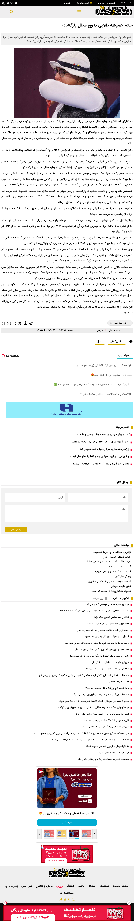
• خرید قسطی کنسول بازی (118, 557)
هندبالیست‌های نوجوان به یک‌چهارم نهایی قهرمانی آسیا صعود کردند (94, 611)
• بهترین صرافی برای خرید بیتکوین (113, 552)
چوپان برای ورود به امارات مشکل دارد (110, 662)
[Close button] (129, 903)
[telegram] (31, 323)
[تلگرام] (12, 3)
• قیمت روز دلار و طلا (121, 566)
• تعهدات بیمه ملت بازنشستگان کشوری (110, 581)
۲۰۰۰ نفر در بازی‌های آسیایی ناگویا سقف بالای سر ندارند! (101, 649)
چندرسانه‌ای (12, 886)
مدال (99, 341)
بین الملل (27, 886)
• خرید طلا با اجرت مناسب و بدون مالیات (109, 561)
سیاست (105, 886)
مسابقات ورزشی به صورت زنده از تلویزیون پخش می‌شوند (99, 695)
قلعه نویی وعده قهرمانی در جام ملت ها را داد (106, 624)
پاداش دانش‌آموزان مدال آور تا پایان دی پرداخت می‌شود (101, 464)
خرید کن (67, 822)
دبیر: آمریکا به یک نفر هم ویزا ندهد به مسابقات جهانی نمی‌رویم (97, 643)
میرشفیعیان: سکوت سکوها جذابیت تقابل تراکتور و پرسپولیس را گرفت (93, 708)
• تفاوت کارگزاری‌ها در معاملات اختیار (112, 591)
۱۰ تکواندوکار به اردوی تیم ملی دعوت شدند (107, 746)
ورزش (100, 330)
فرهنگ (70, 886)
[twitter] (20, 323)
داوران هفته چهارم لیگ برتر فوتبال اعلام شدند (106, 727)
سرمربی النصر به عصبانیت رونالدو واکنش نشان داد (103, 759)
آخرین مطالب (121, 598)
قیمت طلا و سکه (82, 3)
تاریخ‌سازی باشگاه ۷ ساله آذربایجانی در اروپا (106, 720)
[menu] (79, 11)
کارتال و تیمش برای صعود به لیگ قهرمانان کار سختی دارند (99, 656)
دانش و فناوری (45, 886)
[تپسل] (5, 903)
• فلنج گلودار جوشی (122, 586)
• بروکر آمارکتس (124, 576)
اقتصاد (93, 886)
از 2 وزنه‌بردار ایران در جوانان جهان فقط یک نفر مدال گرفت (99, 456)
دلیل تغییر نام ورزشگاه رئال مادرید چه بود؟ (107, 688)
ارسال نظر (16, 529)
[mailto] (9, 323)
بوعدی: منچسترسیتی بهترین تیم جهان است (106, 604)
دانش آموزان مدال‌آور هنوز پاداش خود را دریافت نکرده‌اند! (100, 442)
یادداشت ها (67, 893)
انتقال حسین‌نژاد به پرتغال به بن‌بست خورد (107, 637)
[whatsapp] (14, 323)
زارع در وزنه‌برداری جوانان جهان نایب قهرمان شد (104, 449)
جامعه (82, 886)
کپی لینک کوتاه (120, 323)
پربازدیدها (97, 598)
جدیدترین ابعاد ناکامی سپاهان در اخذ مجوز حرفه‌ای (103, 630)
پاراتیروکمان (117, 341)
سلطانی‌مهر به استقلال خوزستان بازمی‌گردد (107, 669)
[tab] (122, 598)
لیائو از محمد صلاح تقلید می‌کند (113, 753)
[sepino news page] (69, 417)
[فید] (16, 3)
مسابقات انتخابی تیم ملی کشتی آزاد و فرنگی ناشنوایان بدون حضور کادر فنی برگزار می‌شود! (83, 675)
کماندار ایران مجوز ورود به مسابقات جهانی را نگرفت (103, 435)
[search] (11, 11)
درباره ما (101, 3)
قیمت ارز (67, 3)
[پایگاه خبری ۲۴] (113, 15)
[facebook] (25, 323)
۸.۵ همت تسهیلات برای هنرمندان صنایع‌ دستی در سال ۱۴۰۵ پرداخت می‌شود (90, 740)
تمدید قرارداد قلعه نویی (117, 682)
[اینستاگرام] (7, 3)
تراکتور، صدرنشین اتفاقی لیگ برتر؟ (111, 617)
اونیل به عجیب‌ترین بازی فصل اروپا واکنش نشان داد (102, 714)
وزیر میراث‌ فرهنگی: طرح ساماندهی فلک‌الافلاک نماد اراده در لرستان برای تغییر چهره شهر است (81, 733)
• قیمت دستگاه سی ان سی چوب (114, 571)
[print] (3, 323)
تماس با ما (111, 3)
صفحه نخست (121, 886)
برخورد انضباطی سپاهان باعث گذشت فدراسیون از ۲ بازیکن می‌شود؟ (94, 701)
